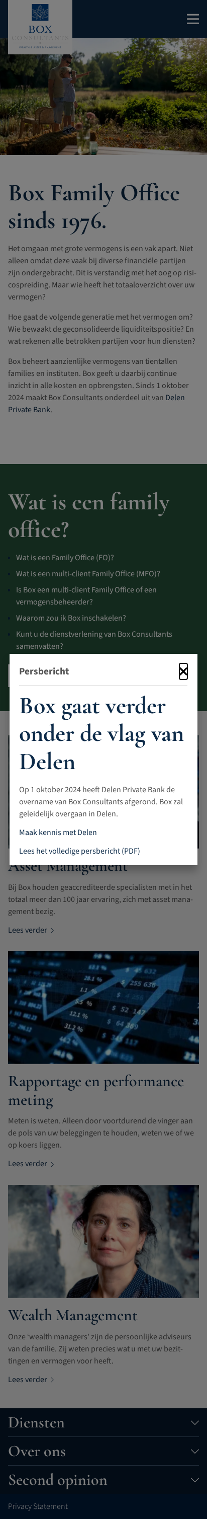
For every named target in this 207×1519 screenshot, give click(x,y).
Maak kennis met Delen (58, 832)
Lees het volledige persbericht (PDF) (79, 850)
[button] (184, 671)
